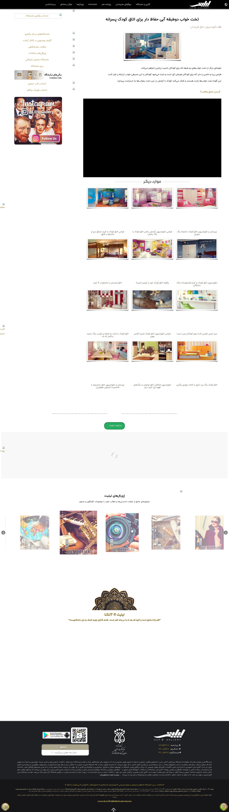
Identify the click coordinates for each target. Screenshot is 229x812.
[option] (202, 533)
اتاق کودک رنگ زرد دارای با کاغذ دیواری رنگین (196, 384)
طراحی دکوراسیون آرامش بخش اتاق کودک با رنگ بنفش (152, 233)
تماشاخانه (92, 4)
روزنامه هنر (106, 4)
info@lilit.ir (164, 745)
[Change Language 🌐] (226, 4)
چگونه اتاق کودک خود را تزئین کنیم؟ (152, 282)
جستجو (64, 747)
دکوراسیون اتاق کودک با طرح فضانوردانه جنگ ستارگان (197, 284)
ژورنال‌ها (80, 4)
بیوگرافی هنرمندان (123, 4)
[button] (114, 425)
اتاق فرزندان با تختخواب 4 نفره (107, 282)
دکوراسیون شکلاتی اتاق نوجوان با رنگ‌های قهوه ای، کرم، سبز (152, 386)
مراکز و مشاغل (66, 4)
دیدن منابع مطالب (210, 91)
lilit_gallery (163, 749)
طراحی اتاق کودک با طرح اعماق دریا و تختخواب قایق (107, 233)
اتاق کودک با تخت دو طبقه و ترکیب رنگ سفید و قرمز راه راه (108, 335)
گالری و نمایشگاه (143, 4)
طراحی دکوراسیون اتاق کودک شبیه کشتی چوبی (152, 335)
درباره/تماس (50, 4)
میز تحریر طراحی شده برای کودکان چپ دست (197, 333)
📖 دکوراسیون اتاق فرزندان (205, 27)
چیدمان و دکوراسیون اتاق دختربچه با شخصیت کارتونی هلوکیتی (107, 386)
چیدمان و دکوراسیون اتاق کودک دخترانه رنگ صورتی (197, 233)
